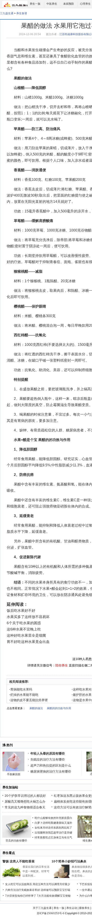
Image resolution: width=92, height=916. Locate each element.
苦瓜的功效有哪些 (16, 840)
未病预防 (68, 3)
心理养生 (85, 3)
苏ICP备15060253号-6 (50, 913)
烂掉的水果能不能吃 (23, 695)
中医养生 (51, 3)
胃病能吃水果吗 (20, 689)
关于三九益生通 (42, 908)
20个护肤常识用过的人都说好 (25, 795)
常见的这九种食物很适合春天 (25, 807)
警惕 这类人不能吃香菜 (18, 861)
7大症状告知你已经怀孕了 (20, 895)
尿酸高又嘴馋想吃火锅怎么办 (25, 801)
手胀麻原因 (13, 774)
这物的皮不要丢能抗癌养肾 (28, 700)
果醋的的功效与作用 (54, 440)
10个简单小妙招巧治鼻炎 (69, 861)
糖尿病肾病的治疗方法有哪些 (50, 771)
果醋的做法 (36, 708)
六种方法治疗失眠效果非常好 (22, 890)
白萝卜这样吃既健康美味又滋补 (53, 822)
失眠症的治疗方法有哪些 (47, 759)
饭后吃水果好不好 (21, 610)
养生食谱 (21, 13)
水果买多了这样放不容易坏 (28, 617)
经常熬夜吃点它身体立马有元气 (53, 837)
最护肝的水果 (82, 695)
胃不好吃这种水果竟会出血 (28, 642)
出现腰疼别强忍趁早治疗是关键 (53, 832)
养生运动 (71, 908)
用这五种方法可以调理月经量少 (51, 884)
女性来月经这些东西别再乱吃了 (53, 827)
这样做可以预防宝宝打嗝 (55, 890)
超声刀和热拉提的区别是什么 (50, 765)
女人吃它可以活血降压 (18, 884)
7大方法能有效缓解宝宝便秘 (54, 895)
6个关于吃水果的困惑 (24, 623)
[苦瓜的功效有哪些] (16, 836)
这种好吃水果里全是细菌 (26, 635)
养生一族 (35, 3)
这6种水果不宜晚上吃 (24, 629)
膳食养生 (84, 908)
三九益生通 (6, 13)
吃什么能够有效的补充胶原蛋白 (53, 817)
